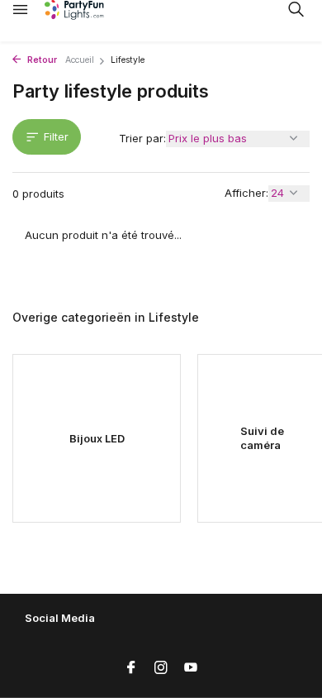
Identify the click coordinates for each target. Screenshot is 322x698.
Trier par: (142, 138)
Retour (41, 60)
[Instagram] (161, 668)
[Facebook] (131, 668)
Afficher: (246, 192)
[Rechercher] (296, 9)
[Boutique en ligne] (87, 10)
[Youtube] (190, 668)
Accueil (79, 60)
